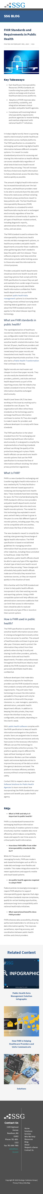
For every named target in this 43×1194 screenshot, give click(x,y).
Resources (28, 1139)
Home (27, 1128)
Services (27, 1134)
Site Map (27, 1183)
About (27, 1144)
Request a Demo (31, 1147)
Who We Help (29, 1136)
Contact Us (29, 1150)
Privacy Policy (18, 1183)
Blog (26, 1142)
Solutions (28, 1131)
